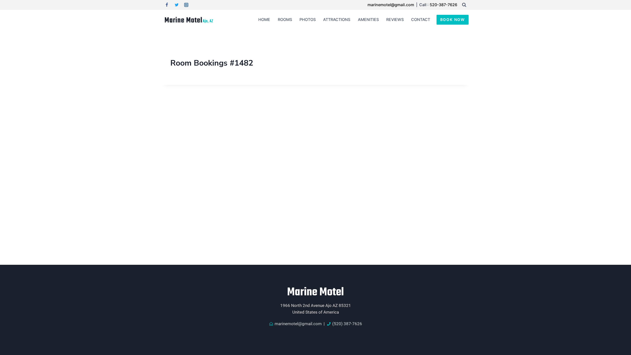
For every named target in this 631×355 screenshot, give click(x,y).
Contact (420, 19)
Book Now (452, 19)
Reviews (395, 19)
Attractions (336, 19)
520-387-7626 (443, 4)
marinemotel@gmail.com (391, 4)
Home (264, 19)
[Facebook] (166, 5)
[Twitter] (176, 5)
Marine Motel (315, 292)
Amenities (368, 19)
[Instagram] (186, 5)
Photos (307, 19)
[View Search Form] (464, 4)
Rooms (285, 19)
